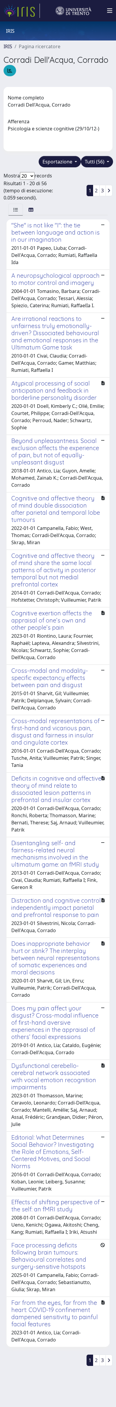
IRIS (8, 46)
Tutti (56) (95, 161)
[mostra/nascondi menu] (109, 11)
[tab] (15, 209)
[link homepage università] (73, 11)
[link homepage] (22, 11)
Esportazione (58, 161)
